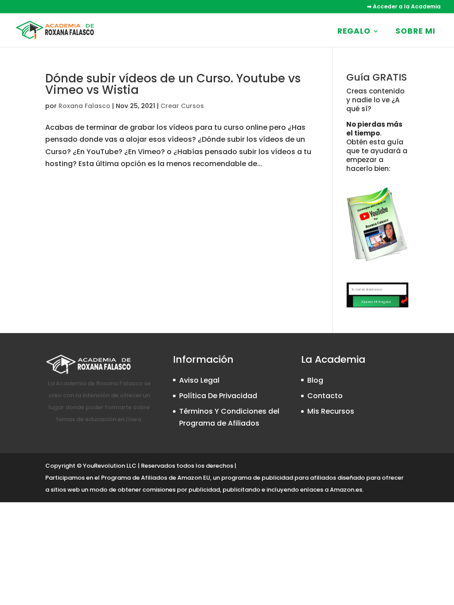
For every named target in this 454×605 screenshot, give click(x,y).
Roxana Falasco (84, 105)
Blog (315, 380)
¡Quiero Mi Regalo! (376, 301)
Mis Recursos (330, 411)
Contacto (325, 396)
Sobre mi (415, 31)
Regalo (354, 31)
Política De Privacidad (218, 396)
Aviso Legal (199, 380)
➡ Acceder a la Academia (404, 7)
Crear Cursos (182, 105)
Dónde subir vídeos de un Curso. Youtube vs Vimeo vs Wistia (173, 84)
